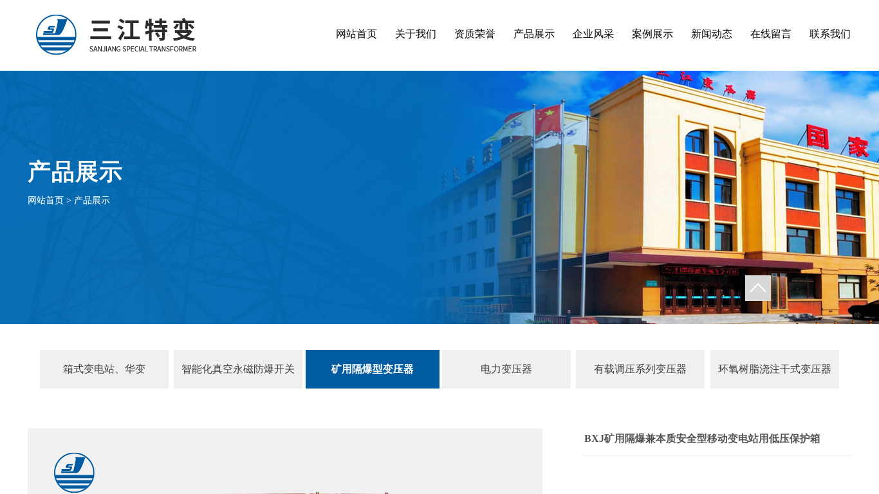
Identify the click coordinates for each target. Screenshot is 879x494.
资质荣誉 (474, 33)
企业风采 (593, 33)
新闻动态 (711, 33)
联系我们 (830, 33)
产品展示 (534, 33)
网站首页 (356, 33)
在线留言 (770, 33)
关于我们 (415, 33)
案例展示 (652, 33)
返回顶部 (758, 288)
